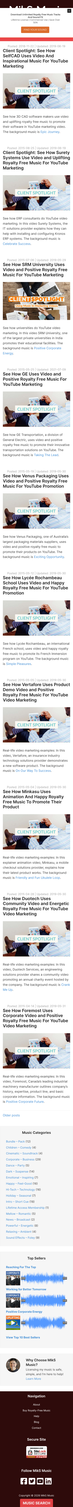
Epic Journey (50, 132)
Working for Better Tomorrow (26, 1289)
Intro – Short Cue (17, 1201)
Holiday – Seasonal (18, 1195)
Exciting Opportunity (49, 557)
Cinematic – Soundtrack (22, 1153)
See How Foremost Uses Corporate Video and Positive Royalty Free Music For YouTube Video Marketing (35, 1018)
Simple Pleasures (18, 664)
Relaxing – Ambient (19, 1231)
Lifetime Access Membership (25, 1207)
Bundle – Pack (15, 1141)
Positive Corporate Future (25, 1102)
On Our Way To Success (33, 771)
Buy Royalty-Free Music (36, 1410)
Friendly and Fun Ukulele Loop (38, 878)
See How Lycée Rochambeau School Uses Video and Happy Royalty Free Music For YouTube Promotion (35, 585)
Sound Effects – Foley (20, 1237)
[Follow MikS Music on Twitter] (32, 1481)
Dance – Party (15, 1165)
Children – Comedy (18, 1147)
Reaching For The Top (21, 1267)
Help (36, 1416)
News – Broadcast (18, 1219)
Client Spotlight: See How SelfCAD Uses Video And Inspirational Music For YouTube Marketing (35, 58)
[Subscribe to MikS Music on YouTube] (40, 1481)
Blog (36, 1422)
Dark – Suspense (17, 1171)
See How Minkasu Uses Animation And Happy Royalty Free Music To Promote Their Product (33, 799)
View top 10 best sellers (23, 1337)
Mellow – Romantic (18, 1213)
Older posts (11, 1115)
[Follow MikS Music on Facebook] (24, 1481)
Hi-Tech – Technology (20, 1189)
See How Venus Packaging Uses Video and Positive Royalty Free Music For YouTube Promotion (36, 481)
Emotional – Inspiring (20, 1177)
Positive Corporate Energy (24, 1311)
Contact (36, 1427)
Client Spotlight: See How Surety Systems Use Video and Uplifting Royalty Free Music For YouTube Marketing (36, 160)
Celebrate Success (16, 244)
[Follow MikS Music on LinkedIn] (48, 1481)
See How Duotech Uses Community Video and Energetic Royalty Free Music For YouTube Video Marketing (36, 906)
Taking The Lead (46, 455)
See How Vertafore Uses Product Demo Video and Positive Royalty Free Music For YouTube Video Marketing (36, 692)
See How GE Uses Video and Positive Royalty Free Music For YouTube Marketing (35, 379)
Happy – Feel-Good (19, 1183)
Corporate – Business (20, 1159)
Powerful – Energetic (19, 1225)
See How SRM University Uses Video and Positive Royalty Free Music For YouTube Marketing (35, 269)
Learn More (33, 1378)
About (36, 1404)
